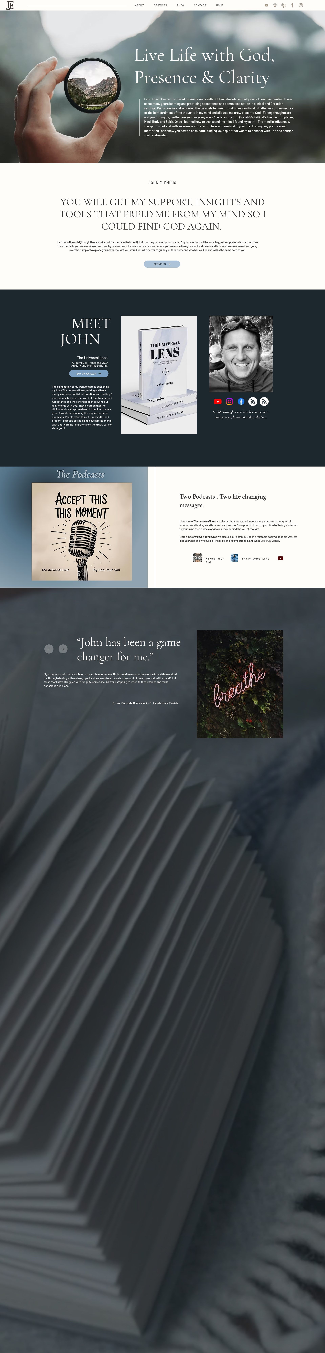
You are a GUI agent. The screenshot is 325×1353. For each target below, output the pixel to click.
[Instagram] (229, 401)
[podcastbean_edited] (275, 5)
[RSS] (252, 401)
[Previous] (48, 649)
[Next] (63, 648)
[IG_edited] (301, 5)
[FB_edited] (292, 5)
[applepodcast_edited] (284, 5)
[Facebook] (241, 401)
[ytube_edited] (266, 5)
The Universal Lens (255, 558)
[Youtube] (217, 401)
